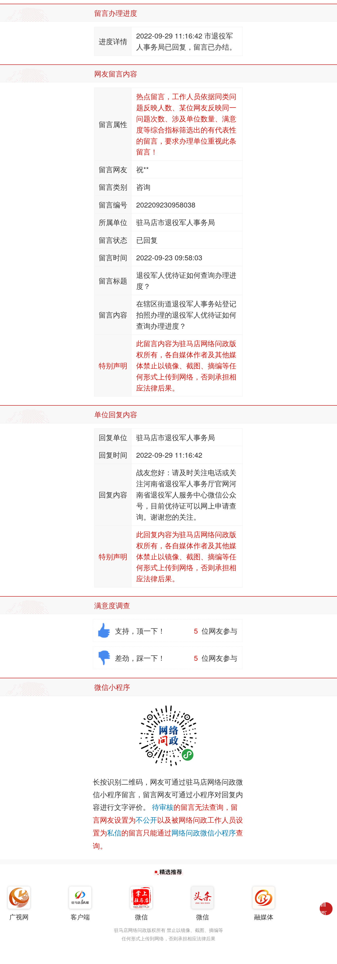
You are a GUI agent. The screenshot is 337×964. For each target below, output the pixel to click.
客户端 (80, 916)
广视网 (19, 916)
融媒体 (263, 916)
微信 (141, 916)
